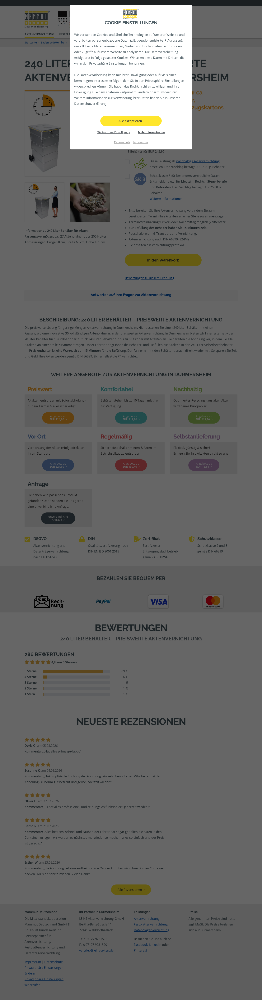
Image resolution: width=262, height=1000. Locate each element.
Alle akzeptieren (130, 121)
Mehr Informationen (151, 132)
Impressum (140, 142)
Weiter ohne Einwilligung (113, 132)
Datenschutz (122, 142)
